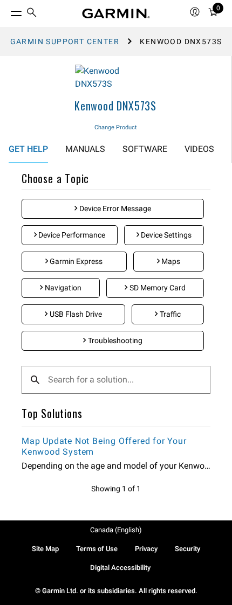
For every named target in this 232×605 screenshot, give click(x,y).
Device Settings (165, 235)
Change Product (115, 127)
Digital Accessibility (120, 568)
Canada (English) (116, 530)
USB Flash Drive (75, 314)
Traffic (169, 314)
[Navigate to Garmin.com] (116, 13)
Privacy (146, 549)
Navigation (62, 287)
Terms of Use (97, 549)
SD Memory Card (157, 287)
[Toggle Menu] (6, 11)
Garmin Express (75, 261)
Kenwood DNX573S (115, 106)
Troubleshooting (114, 340)
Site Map (45, 549)
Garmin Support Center (64, 41)
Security (187, 549)
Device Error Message (114, 208)
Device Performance (71, 235)
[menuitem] (32, 13)
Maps (170, 261)
